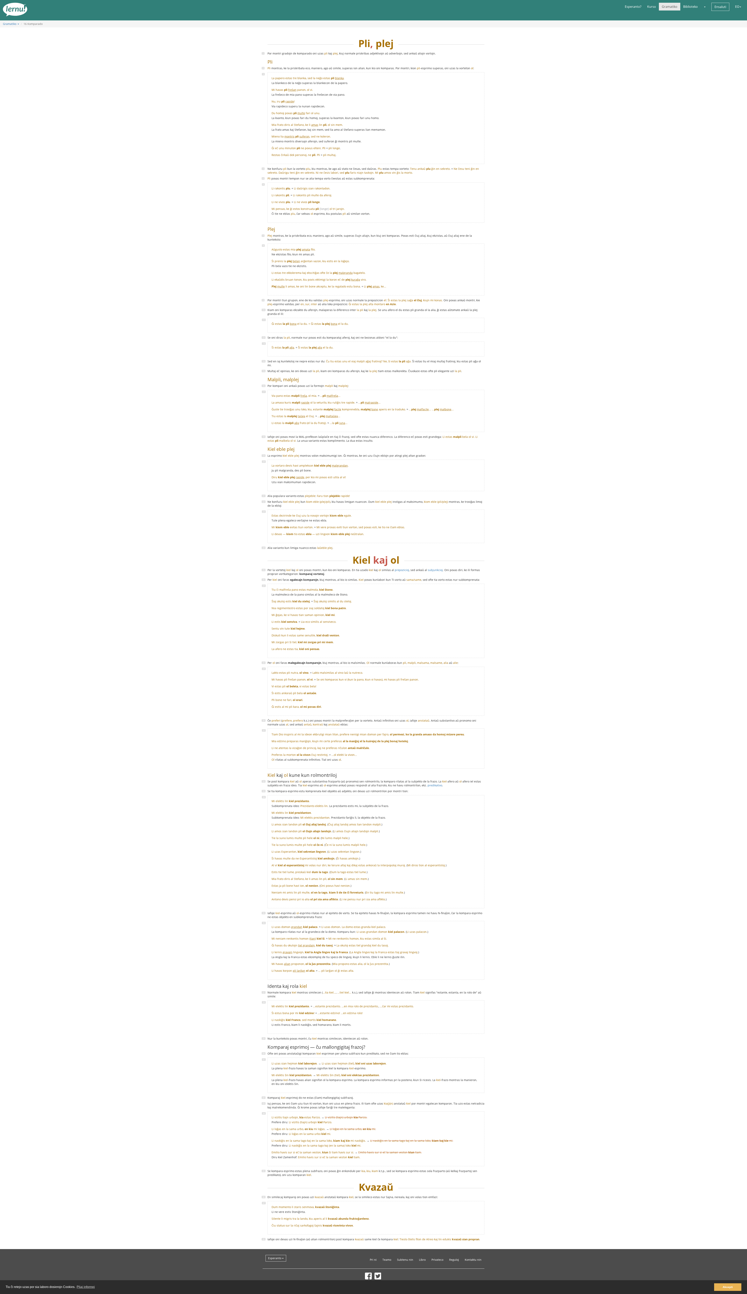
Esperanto (275, 1258)
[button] (704, 7)
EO (737, 6)
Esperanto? (633, 6)
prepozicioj (402, 570)
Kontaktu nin (473, 1260)
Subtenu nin (405, 1260)
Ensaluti (720, 7)
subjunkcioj (435, 570)
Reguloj (454, 1260)
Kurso (651, 6)
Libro (422, 1260)
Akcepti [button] (728, 1287)
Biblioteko (690, 6)
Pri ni (373, 1260)
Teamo (386, 1260)
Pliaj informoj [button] (86, 1287)
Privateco (437, 1260)
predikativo (435, 785)
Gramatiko (669, 6)
